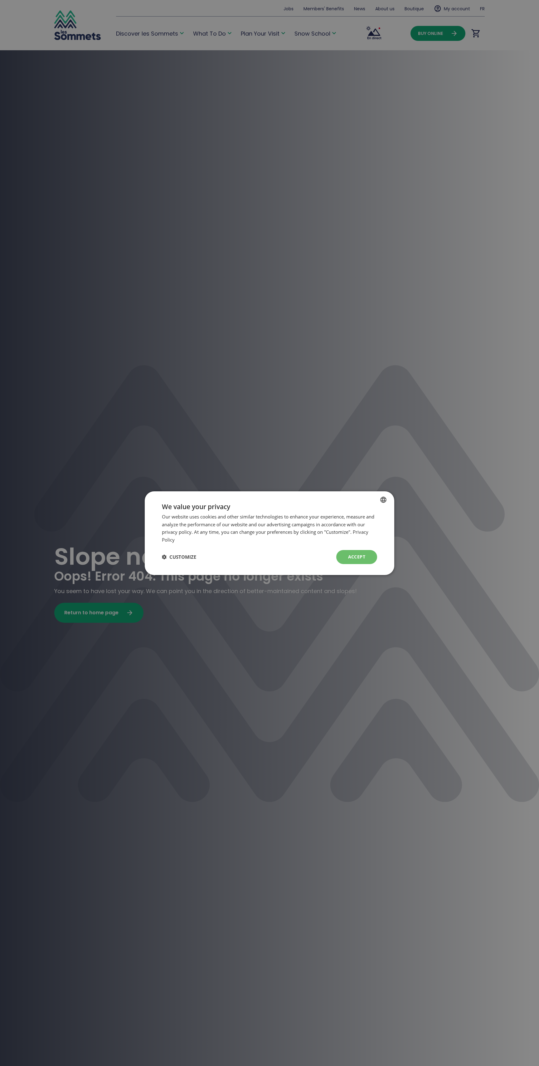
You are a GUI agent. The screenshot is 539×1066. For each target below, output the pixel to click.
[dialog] (269, 533)
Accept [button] (356, 557)
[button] (179, 556)
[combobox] (383, 499)
